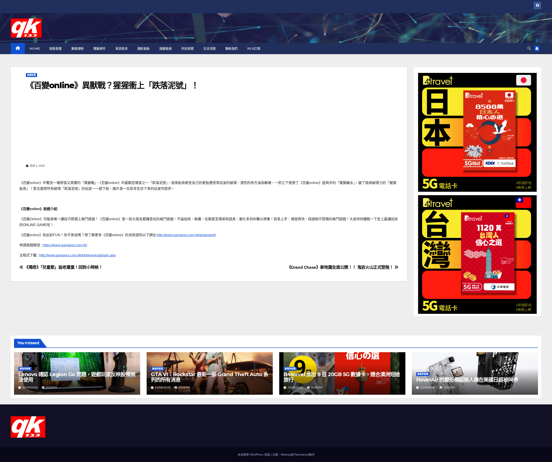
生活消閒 (209, 48)
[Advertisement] (209, 130)
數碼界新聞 (25, 369)
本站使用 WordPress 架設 (254, 454)
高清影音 (121, 48)
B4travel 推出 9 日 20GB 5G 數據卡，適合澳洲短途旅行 (342, 377)
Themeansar (301, 454)
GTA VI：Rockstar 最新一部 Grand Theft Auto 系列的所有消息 (209, 377)
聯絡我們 (231, 48)
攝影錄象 (143, 48)
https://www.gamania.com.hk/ (65, 245)
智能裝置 (55, 48)
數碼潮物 (77, 48)
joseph (51, 387)
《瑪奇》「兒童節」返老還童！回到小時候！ (63, 267)
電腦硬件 (99, 48)
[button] (529, 48)
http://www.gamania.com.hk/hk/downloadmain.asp (77, 255)
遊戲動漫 (165, 48)
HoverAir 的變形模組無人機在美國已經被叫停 (467, 380)
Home (35, 48)
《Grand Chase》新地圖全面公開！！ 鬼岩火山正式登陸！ (340, 267)
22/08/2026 (428, 387)
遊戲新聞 (31, 75)
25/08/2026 (30, 387)
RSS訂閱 (253, 48)
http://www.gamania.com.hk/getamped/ (186, 235)
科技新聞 (187, 48)
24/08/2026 (163, 387)
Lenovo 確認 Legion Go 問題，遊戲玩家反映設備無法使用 (76, 377)
